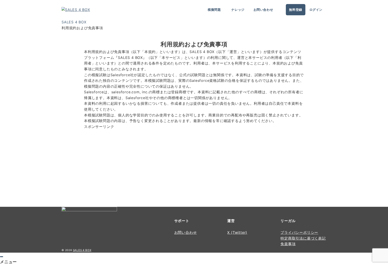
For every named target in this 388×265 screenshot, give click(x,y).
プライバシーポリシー (299, 232)
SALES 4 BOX (82, 250)
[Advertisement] (137, 160)
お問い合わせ (185, 232)
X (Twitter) (237, 232)
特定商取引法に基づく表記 (303, 238)
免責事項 (287, 244)
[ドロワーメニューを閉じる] (1, 256)
